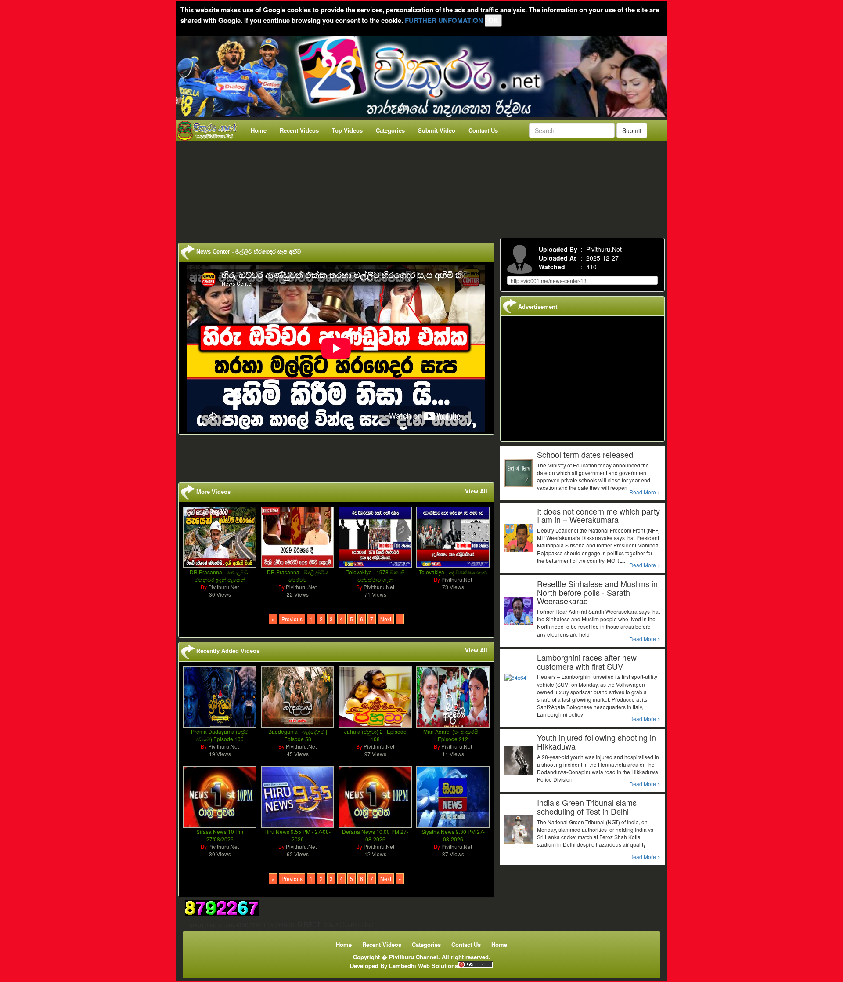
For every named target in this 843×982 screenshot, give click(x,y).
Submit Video (436, 130)
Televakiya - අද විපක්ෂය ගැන (453, 572)
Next (385, 619)
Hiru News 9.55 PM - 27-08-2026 (297, 835)
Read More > (644, 492)
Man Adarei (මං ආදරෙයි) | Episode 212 (453, 735)
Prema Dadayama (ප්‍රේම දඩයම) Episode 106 (220, 735)
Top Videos (347, 130)
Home (259, 130)
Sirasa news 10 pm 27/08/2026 (219, 835)
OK (493, 20)
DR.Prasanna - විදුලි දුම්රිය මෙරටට (297, 575)
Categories (390, 130)
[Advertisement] (424, 188)
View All (476, 491)
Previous (292, 619)
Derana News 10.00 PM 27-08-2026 (375, 835)
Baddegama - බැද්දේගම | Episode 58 (297, 735)
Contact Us (483, 130)
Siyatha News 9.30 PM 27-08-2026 (453, 835)
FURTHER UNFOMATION (444, 20)
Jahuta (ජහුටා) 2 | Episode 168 (375, 735)
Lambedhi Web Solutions (423, 965)
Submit (631, 130)
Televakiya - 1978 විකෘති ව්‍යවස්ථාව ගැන (375, 575)
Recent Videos (299, 130)
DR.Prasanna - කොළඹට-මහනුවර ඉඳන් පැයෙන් (220, 575)
